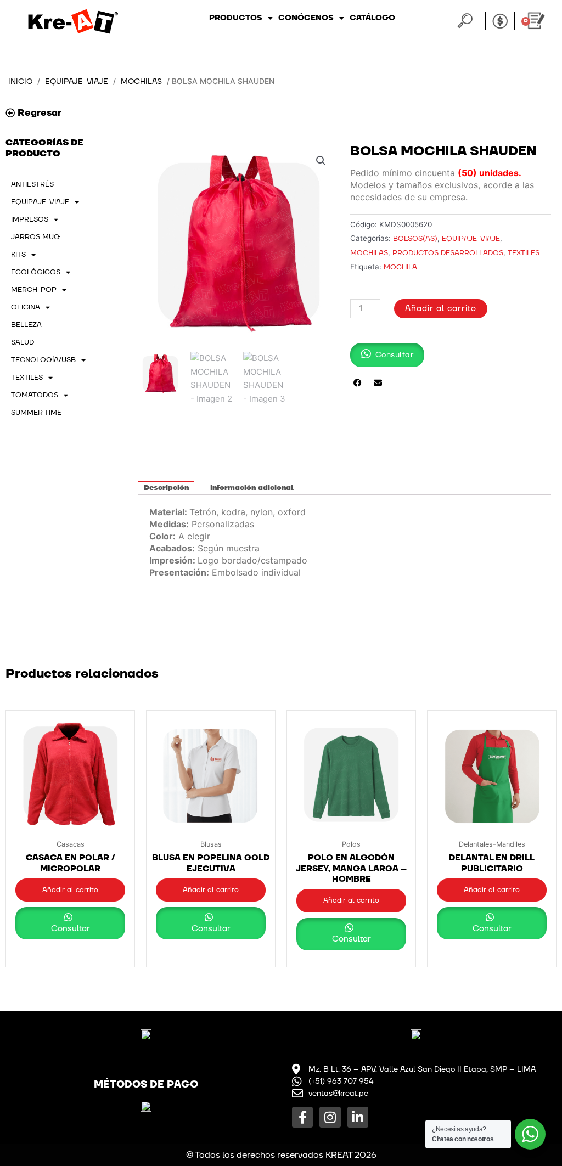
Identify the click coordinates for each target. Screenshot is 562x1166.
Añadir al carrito (440, 308)
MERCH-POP (34, 290)
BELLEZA (26, 325)
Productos (235, 18)
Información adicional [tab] (252, 488)
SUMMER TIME (36, 413)
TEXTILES (27, 377)
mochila (400, 267)
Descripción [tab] (166, 488)
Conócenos (306, 18)
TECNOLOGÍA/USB (43, 360)
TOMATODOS (34, 395)
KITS (18, 255)
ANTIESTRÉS (32, 184)
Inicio (20, 81)
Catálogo (372, 18)
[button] (321, 161)
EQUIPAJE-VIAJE (76, 81)
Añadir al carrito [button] (70, 890)
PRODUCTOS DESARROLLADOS (447, 253)
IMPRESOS (29, 219)
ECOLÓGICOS (35, 272)
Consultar (70, 928)
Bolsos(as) (415, 239)
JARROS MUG (35, 237)
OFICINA (25, 307)
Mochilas (141, 81)
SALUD (22, 342)
